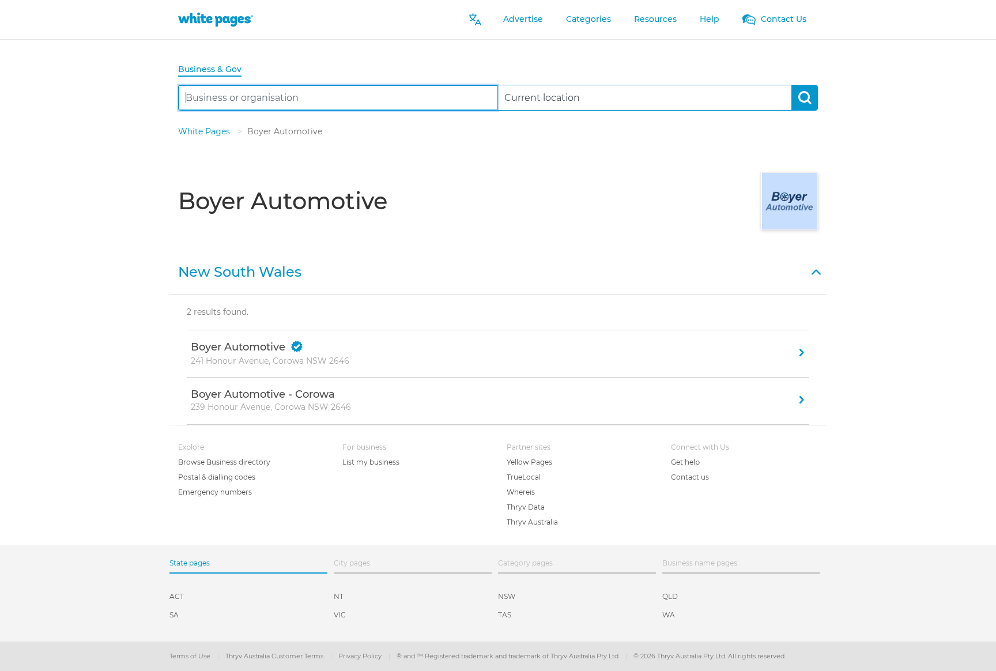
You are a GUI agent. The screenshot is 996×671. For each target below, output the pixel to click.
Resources (655, 19)
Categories (588, 19)
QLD (670, 596)
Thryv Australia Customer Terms (275, 656)
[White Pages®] (215, 19)
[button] (498, 271)
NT (339, 596)
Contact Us (782, 19)
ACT (176, 596)
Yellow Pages (529, 462)
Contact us (690, 477)
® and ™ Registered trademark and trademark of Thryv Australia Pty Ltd (508, 656)
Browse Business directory (224, 462)
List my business (370, 462)
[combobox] (338, 97)
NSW (506, 596)
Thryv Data (526, 507)
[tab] (214, 70)
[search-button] (804, 97)
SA (174, 614)
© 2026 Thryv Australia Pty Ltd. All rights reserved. (709, 656)
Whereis (521, 492)
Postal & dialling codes (216, 477)
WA (668, 614)
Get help (685, 462)
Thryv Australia (532, 522)
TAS (504, 614)
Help (709, 19)
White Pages (205, 131)
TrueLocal (524, 477)
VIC (340, 614)
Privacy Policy (360, 656)
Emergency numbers (215, 492)
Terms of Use (190, 656)
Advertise (523, 19)
